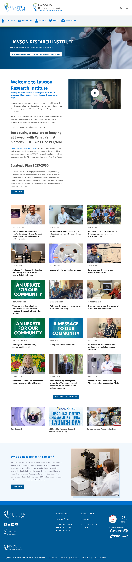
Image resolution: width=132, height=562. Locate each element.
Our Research (10, 21)
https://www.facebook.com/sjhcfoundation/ (5, 540)
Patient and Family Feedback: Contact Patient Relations (64, 527)
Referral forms (87, 514)
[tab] (127, 8)
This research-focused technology (23, 148)
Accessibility (75, 557)
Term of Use (64, 557)
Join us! (55, 21)
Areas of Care (62, 514)
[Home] (14, 8)
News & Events (27, 21)
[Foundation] (22, 532)
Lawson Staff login (99, 557)
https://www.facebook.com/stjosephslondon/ (5, 524)
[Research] (22, 547)
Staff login (86, 557)
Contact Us (85, 519)
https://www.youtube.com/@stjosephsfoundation (16, 540)
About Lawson (71, 21)
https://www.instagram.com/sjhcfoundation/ (9, 540)
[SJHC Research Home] (47, 8)
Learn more (17, 192)
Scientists (42, 21)
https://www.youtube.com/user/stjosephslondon (16, 524)
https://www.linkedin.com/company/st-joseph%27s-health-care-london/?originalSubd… (13, 524)
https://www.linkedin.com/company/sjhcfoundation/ (13, 540)
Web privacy (53, 557)
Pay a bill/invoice (63, 519)
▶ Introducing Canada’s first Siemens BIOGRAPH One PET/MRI (36, 54)
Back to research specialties (66, 397)
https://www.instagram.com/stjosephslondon (9, 524)
